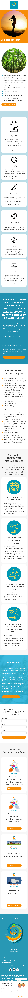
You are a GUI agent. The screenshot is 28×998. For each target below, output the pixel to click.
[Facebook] (10, 969)
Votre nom (4, 718)
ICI (12, 965)
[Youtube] (14, 969)
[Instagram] (17, 969)
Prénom (3, 724)
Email (3, 730)
